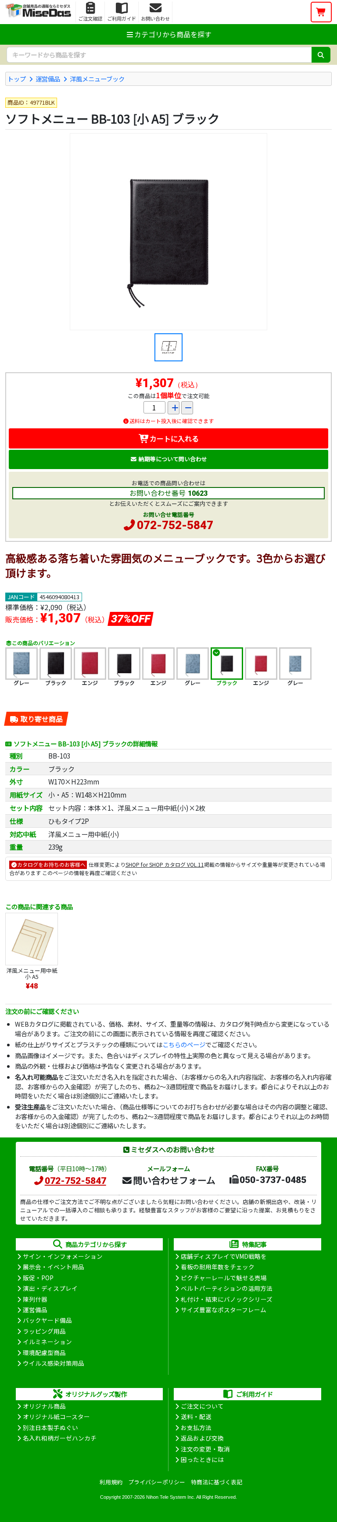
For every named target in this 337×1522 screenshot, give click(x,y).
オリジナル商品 (44, 1406)
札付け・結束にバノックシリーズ (226, 1299)
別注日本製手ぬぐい (50, 1427)
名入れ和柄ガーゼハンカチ (60, 1438)
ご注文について (202, 1406)
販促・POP (38, 1277)
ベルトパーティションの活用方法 (226, 1288)
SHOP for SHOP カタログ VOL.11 (164, 864)
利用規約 (111, 1482)
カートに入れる (174, 438)
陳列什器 (35, 1299)
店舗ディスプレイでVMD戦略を (224, 1256)
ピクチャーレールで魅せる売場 (224, 1277)
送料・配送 (196, 1416)
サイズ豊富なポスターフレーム (223, 1309)
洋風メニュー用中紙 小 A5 (31, 973)
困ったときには (202, 1459)
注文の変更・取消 (205, 1448)
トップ (16, 78)
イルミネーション (47, 1341)
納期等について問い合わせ (173, 459)
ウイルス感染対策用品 (53, 1363)
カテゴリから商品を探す (173, 34)
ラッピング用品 (44, 1331)
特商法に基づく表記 (216, 1482)
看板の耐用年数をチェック (218, 1266)
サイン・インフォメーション (63, 1256)
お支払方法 (196, 1427)
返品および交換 (202, 1438)
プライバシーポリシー (156, 1482)
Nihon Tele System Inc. (170, 1497)
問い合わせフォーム (174, 1180)
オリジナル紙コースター (56, 1416)
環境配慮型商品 (44, 1352)
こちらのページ (183, 1044)
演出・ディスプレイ (50, 1288)
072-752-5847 (175, 525)
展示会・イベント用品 (53, 1266)
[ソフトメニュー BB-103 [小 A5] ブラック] (168, 232)
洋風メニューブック (97, 78)
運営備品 (48, 78)
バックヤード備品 (47, 1320)
